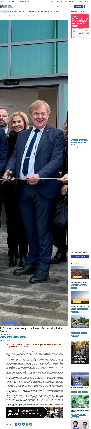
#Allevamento (75, 142)
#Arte (73, 144)
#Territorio (23, 337)
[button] (16, 424)
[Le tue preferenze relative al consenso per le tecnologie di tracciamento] (88, 426)
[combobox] (63, 6)
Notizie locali (83, 11)
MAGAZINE (60, 1)
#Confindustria (82, 414)
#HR (79, 392)
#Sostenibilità (75, 417)
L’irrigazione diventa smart (77, 330)
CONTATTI (86, 1)
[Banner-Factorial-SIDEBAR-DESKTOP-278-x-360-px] (80, 37)
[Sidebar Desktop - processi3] (80, 364)
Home (1, 15)
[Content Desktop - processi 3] (34, 417)
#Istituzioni (83, 285)
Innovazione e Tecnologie (42, 11)
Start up (52, 11)
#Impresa (10, 337)
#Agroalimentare (83, 140)
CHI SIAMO (79, 1)
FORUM (52, 1)
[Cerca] (71, 6)
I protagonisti (30, 11)
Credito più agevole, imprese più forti (80, 306)
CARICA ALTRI (80, 147)
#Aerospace (74, 140)
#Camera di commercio (82, 309)
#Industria (84, 332)
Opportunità (74, 11)
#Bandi (73, 309)
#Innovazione (75, 335)
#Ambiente (82, 142)
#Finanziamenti (75, 285)
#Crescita (3, 337)
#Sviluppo (16, 337)
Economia (13, 11)
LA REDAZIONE (69, 1)
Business (21, 11)
